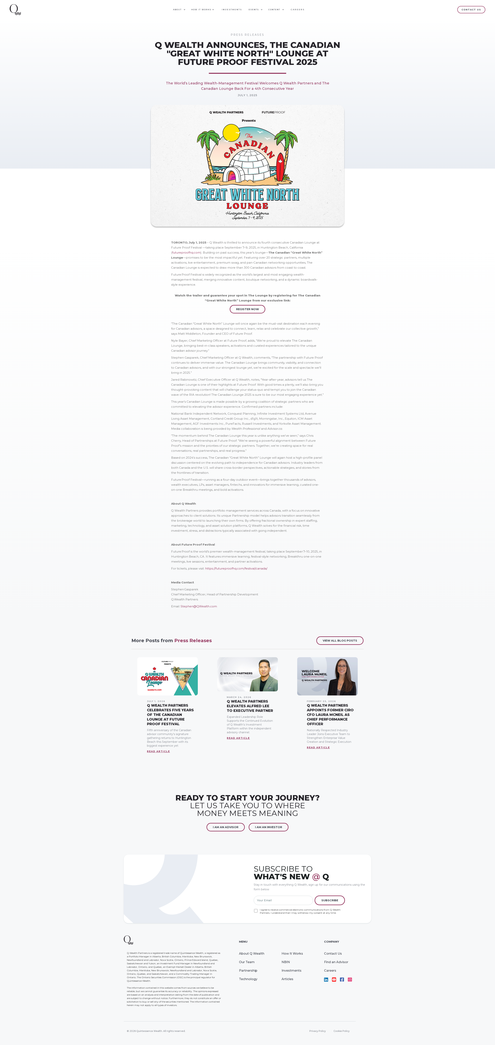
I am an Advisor (225, 827)
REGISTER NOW (247, 309)
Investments (232, 9)
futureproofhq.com (186, 252)
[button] (179, 9)
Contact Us (333, 953)
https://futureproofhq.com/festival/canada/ (236, 568)
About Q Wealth (251, 953)
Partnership (248, 970)
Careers (298, 9)
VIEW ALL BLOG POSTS (340, 640)
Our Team (247, 962)
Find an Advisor (336, 962)
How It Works (292, 953)
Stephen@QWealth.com (199, 606)
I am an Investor (268, 827)
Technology (248, 979)
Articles (287, 979)
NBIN (286, 962)
